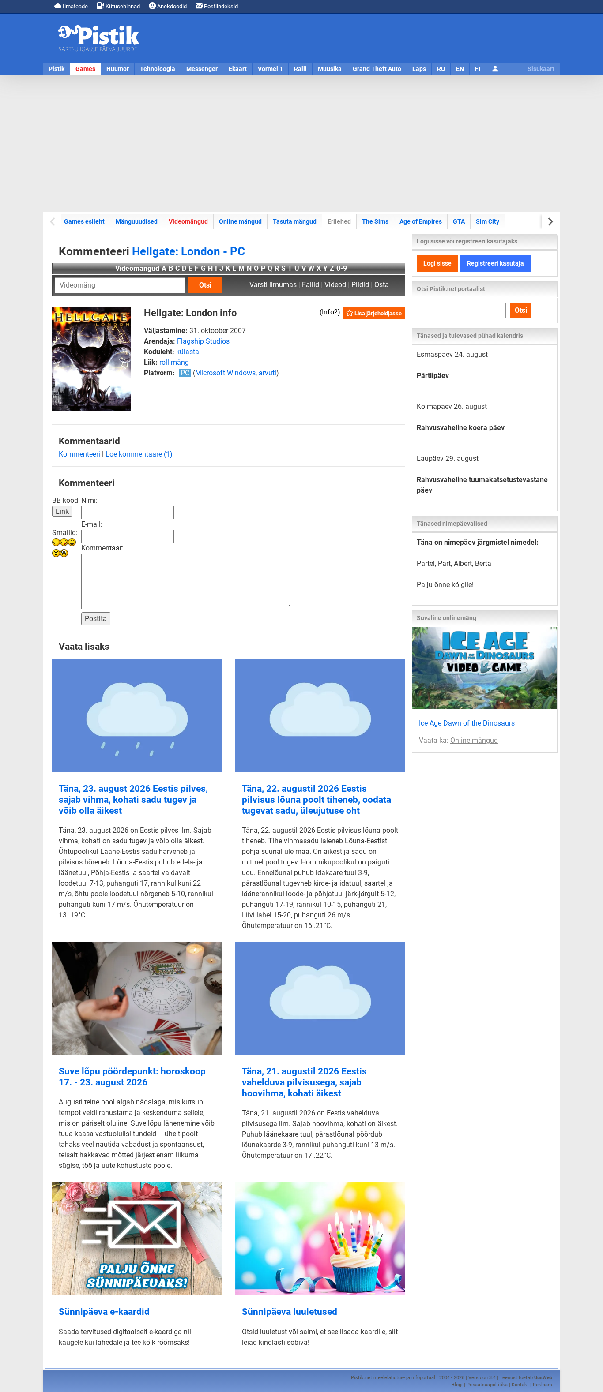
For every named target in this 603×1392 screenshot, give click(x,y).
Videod (335, 285)
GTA (459, 221)
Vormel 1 (270, 68)
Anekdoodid (171, 6)
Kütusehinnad (122, 6)
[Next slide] (550, 221)
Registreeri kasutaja (495, 263)
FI (477, 68)
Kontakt (520, 1385)
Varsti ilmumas (273, 285)
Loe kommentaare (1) (139, 454)
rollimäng (174, 362)
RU (441, 68)
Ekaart (238, 68)
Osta (381, 285)
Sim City (487, 221)
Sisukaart (541, 68)
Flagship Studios (203, 341)
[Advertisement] (301, 143)
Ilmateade (74, 6)
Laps (419, 68)
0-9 (341, 268)
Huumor (117, 68)
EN (460, 68)
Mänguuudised (137, 221)
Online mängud (240, 221)
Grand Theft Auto (377, 68)
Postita (96, 618)
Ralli (300, 68)
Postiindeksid (220, 6)
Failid (310, 285)
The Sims (375, 221)
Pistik (56, 68)
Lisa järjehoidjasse (377, 313)
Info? (330, 312)
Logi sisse (437, 263)
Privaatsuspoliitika (487, 1385)
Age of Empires (420, 221)
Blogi (457, 1385)
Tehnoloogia (157, 68)
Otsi (205, 285)
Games (85, 68)
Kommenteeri (79, 454)
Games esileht (84, 221)
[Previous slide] (53, 221)
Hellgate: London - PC (188, 251)
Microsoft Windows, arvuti (235, 373)
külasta (187, 352)
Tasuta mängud (295, 221)
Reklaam (542, 1385)
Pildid (360, 285)
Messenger (202, 68)
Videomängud (188, 221)
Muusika (330, 68)
